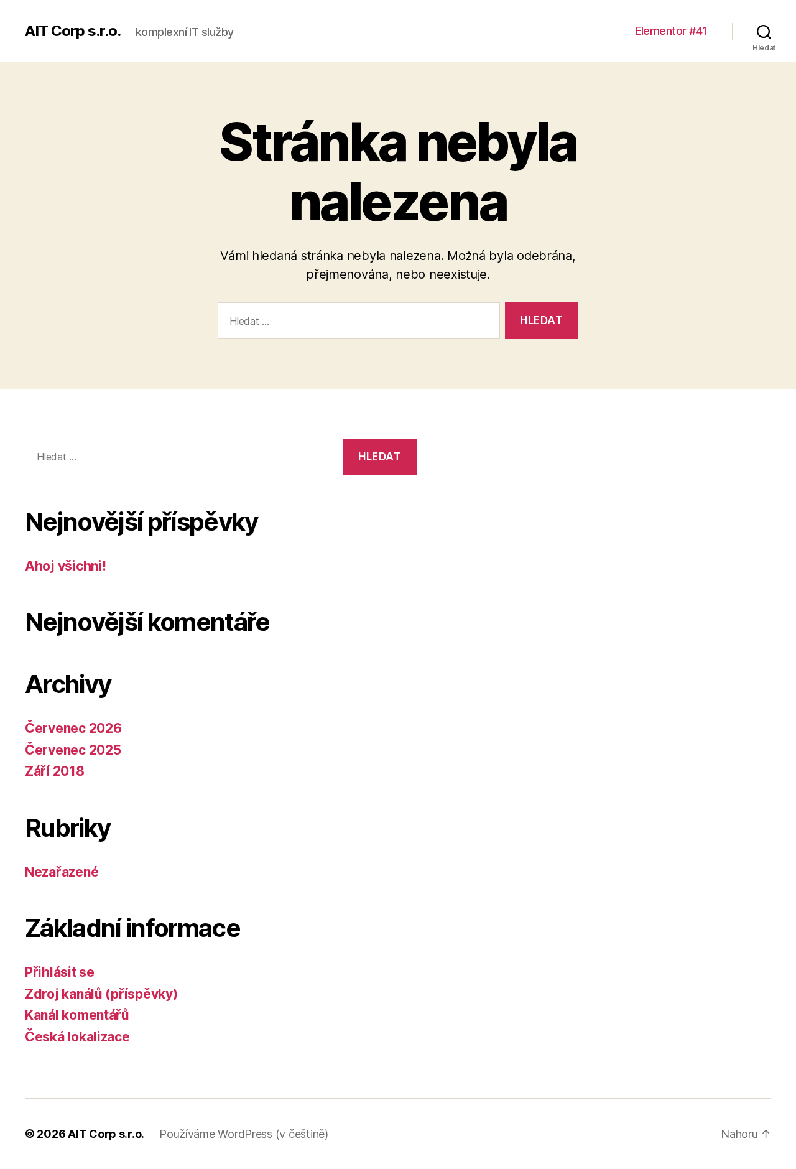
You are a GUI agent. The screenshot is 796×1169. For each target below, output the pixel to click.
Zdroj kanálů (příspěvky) (101, 994)
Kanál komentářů (77, 1015)
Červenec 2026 (73, 728)
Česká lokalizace (77, 1037)
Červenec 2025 (73, 750)
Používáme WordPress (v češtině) (243, 1133)
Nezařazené (61, 872)
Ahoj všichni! (65, 566)
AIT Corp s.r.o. (73, 31)
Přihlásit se (60, 972)
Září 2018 (55, 771)
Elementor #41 (671, 30)
